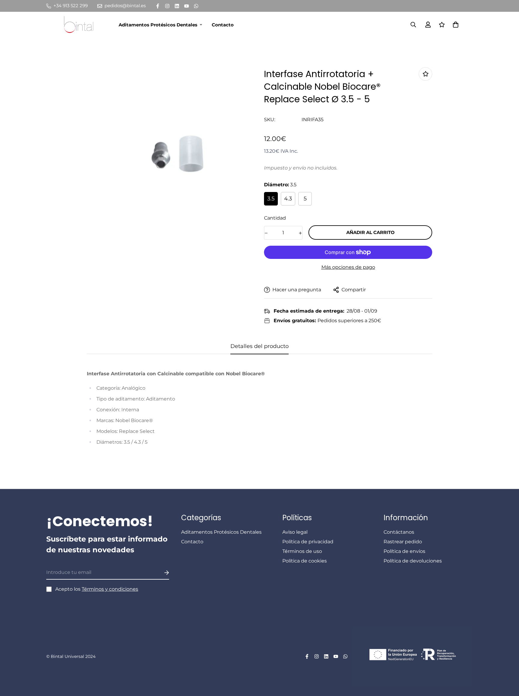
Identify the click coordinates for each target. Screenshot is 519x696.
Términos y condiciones (110, 589)
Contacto (223, 25)
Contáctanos (399, 532)
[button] (454, 25)
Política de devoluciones (413, 561)
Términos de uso (302, 551)
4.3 (288, 198)
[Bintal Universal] (80, 24)
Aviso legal (295, 532)
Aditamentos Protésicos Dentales (158, 25)
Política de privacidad (307, 541)
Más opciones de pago (348, 267)
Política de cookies (304, 561)
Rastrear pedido (403, 541)
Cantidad (275, 218)
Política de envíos (404, 551)
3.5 (271, 198)
